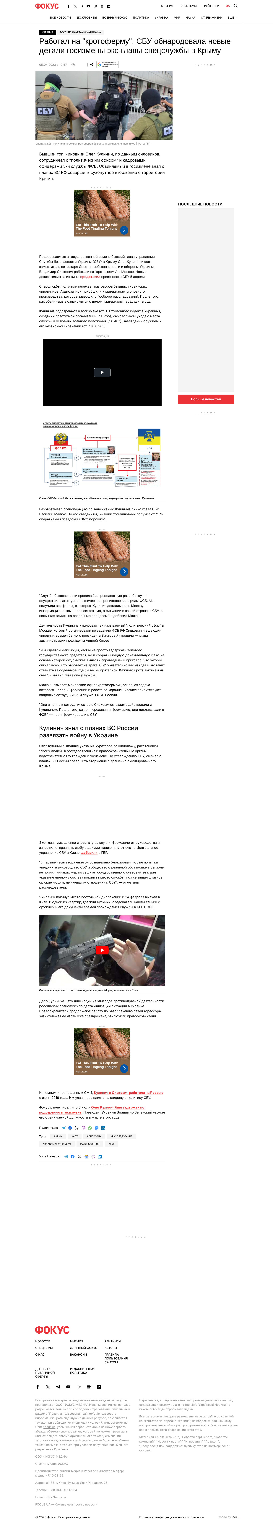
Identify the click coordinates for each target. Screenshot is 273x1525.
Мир (177, 17)
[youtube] (68, 1386)
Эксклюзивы (86, 17)
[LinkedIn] (108, 6)
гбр (112, 1143)
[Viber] (95, 6)
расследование (122, 1136)
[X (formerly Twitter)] (75, 6)
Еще (231, 17)
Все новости (60, 17)
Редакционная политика (82, 1371)
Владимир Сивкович (57, 1143)
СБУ (75, 1136)
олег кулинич (91, 1143)
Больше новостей (206, 399)
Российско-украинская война (80, 32)
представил (90, 277)
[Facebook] (68, 6)
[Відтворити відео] (102, 950)
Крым (59, 1136)
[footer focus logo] (52, 1330)
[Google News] (102, 6)
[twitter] (48, 1386)
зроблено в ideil (228, 1517)
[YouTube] (88, 6)
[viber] (78, 1386)
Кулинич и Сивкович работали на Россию (128, 1093)
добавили (89, 853)
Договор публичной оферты (45, 1373)
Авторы (111, 1348)
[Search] (236, 5)
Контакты (197, 1517)
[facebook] (37, 1386)
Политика (141, 17)
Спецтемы (189, 5)
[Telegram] (82, 6)
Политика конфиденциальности (162, 1517)
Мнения (167, 5)
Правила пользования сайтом (116, 1358)
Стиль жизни (211, 17)
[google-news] (88, 1386)
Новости (42, 1341)
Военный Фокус (114, 17)
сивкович (95, 1136)
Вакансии (78, 1354)
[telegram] (58, 1386)
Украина (161, 17)
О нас (40, 1354)
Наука (190, 17)
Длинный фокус (83, 1348)
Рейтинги (211, 5)
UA (228, 5)
